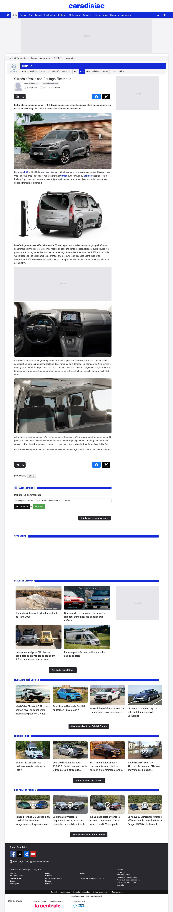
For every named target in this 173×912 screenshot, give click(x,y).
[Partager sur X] (107, 96)
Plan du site (121, 872)
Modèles (33, 71)
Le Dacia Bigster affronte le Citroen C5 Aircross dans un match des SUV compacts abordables (105, 820)
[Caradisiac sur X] (20, 854)
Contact (54, 892)
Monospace (14, 884)
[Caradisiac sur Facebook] (13, 854)
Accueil (24, 71)
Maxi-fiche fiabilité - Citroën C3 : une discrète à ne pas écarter (107, 710)
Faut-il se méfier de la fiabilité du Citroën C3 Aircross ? (69, 708)
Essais (23, 15)
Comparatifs (66, 71)
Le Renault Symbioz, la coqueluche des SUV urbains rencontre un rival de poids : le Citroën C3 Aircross (69, 820)
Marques (114, 15)
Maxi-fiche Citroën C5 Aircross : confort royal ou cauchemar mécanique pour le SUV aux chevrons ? (33, 710)
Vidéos (121, 71)
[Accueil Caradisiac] (8, 15)
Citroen (27, 65)
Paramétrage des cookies (126, 882)
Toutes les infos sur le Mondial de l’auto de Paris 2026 (37, 615)
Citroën (63, 176)
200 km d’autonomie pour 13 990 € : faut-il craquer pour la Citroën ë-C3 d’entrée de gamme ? (70, 766)
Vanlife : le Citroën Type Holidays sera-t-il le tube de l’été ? (30, 766)
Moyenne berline (16, 876)
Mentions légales (123, 875)
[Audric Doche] (18, 90)
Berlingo (88, 176)
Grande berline (15, 878)
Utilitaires (61, 15)
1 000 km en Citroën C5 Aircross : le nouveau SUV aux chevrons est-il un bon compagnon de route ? (144, 766)
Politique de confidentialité (127, 877)
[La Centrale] (47, 908)
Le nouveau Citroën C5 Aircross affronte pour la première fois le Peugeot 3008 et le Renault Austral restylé (145, 820)
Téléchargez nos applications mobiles (31, 861)
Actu (15, 15)
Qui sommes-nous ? (101, 892)
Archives (120, 870)
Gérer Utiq (120, 885)
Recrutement (117, 892)
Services (87, 15)
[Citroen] (14, 71)
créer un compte (65, 500)
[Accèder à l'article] (38, 598)
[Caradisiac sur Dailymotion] (27, 854)
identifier (52, 500)
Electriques (49, 15)
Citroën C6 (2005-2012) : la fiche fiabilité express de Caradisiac (142, 712)
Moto (105, 15)
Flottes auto (74, 15)
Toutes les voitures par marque (92, 879)
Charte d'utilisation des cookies (128, 880)
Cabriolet (48, 876)
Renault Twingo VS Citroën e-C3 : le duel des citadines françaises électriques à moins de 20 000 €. (33, 820)
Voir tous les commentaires (94, 518)
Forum (97, 15)
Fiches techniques (93, 71)
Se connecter (22, 506)
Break (12, 881)
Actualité (70, 58)
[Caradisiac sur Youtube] (33, 854)
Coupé (47, 873)
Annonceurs (65, 892)
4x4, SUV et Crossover (53, 878)
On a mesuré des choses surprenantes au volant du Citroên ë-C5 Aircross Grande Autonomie (106, 766)
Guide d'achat (35, 15)
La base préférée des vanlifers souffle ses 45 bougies (84, 654)
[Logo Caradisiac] (86, 11)
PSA (26, 172)
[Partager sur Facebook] (97, 96)
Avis (75, 71)
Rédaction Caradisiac (81, 892)
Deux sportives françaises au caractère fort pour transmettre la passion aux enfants (85, 617)
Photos (113, 71)
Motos (82, 873)
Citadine (13, 873)
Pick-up (48, 881)
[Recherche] (158, 15)
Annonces (126, 15)
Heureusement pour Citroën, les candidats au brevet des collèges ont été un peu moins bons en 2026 (35, 656)
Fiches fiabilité (53, 71)
